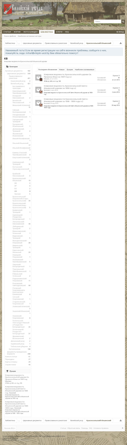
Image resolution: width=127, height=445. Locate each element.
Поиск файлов (10, 36)
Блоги (59, 32)
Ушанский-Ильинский (21, 311)
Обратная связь (73, 428)
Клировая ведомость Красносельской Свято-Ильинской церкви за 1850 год (16, 390)
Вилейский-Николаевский (18, 101)
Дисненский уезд (17, 341)
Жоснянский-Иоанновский (18, 135)
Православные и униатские (15, 77)
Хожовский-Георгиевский (18, 317)
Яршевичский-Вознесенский (18, 337)
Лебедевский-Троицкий (18, 227)
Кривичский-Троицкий (18, 211)
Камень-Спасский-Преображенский (20, 153)
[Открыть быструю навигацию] (121, 43)
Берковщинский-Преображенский (19, 92)
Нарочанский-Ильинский (18, 251)
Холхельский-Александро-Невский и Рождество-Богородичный (21, 324)
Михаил (8, 381)
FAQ (67, 32)
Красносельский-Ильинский (19, 179)
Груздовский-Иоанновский (18, 125)
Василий (12, 393)
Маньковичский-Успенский (19, 232)
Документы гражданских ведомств (17, 353)
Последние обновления (47, 69)
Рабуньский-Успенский (18, 275)
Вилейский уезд (17, 83)
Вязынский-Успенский (21, 105)
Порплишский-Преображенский (19, 270)
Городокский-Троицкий (18, 120)
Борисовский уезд (18, 81)
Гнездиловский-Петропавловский (20, 116)
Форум (17, 32)
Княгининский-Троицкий (18, 163)
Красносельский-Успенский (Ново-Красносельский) (19, 205)
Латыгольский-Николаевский (18, 223)
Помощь (84, 428)
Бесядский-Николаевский (18, 97)
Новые (61, 69)
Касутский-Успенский (21, 157)
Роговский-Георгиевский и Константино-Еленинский (19, 291)
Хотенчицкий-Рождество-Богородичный (18, 331)
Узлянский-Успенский (21, 306)
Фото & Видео (30, 32)
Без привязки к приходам (19, 87)
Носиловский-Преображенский (19, 260)
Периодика (9, 359)
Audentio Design (23, 440)
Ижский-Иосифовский (21, 138)
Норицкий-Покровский (17, 256)
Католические (14, 349)
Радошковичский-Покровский (20, 279)
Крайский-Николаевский (18, 175)
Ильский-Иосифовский (21, 148)
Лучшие (13, 371)
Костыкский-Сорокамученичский (21, 168)
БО (16, 188)
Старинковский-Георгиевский (19, 303)
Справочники (10, 364)
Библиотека (47, 32)
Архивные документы (14, 71)
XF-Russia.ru (14, 438)
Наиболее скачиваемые (84, 69)
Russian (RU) (9, 428)
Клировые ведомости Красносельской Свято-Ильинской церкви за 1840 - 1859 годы (17, 405)
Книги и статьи (11, 356)
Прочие (18, 194)
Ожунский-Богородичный (18, 265)
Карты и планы (11, 362)
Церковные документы (16, 73)
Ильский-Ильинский (20, 143)
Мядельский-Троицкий (18, 246)
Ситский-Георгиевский (18, 298)
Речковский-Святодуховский (19, 284)
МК (16, 183)
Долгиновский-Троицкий (18, 130)
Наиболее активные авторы (29, 36)
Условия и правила (100, 428)
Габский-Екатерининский (19, 111)
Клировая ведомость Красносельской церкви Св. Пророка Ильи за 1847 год (17, 377)
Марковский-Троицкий (18, 237)
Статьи (7, 32)
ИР (16, 186)
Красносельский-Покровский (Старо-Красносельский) (20, 198)
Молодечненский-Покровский (20, 241)
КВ (16, 191)
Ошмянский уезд (17, 344)
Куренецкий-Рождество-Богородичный (18, 217)
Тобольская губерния (19, 346)
